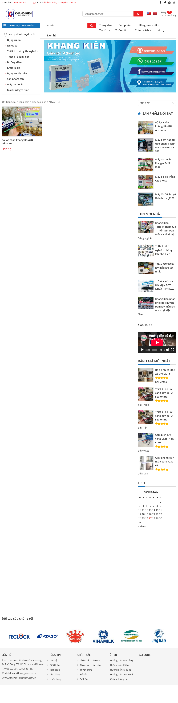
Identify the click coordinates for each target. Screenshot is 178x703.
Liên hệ (51, 35)
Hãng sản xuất (148, 25)
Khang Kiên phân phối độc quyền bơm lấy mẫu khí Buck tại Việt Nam (156, 306)
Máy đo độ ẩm (15, 84)
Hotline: (15, 2)
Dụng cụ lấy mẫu (17, 73)
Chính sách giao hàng (91, 665)
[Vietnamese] (155, 13)
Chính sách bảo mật (90, 660)
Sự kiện (84, 679)
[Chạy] (142, 350)
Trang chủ (105, 25)
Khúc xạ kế (13, 67)
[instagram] (174, 2)
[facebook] (160, 2)
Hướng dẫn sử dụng (120, 669)
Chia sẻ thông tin (119, 679)
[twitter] (165, 2)
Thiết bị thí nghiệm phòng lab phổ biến (163, 250)
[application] (157, 342)
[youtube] (169, 2)
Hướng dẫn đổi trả (119, 665)
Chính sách (142, 30)
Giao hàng (55, 674)
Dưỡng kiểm (14, 62)
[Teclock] (19, 636)
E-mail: (56, 2)
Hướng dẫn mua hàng (121, 660)
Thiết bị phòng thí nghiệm (22, 51)
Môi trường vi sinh (18, 90)
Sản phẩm (125, 25)
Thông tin (121, 30)
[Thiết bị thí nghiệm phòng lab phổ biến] (146, 251)
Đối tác (83, 674)
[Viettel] (131, 636)
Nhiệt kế (12, 45)
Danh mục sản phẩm (21, 25)
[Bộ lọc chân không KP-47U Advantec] (22, 121)
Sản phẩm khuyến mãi (22, 34)
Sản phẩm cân (15, 79)
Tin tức (103, 30)
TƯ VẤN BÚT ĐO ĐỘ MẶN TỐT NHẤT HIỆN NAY (164, 285)
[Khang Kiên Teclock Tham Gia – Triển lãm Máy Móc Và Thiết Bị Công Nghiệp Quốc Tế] (146, 227)
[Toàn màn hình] (172, 350)
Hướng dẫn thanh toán (122, 674)
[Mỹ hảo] (159, 636)
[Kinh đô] (75, 636)
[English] (149, 13)
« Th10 (141, 526)
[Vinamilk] (103, 636)
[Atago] (47, 636)
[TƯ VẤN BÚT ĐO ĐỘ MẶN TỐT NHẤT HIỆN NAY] (146, 286)
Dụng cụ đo (14, 40)
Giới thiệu (55, 665)
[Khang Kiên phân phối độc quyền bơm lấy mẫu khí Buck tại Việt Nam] (146, 303)
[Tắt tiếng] (167, 350)
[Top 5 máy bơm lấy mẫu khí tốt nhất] (146, 268)
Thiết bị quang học (18, 56)
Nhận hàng (55, 679)
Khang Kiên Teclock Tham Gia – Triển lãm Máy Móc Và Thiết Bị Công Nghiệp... (157, 230)
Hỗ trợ (160, 30)
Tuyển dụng (86, 669)
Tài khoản (55, 669)
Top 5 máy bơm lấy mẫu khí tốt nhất (164, 267)
